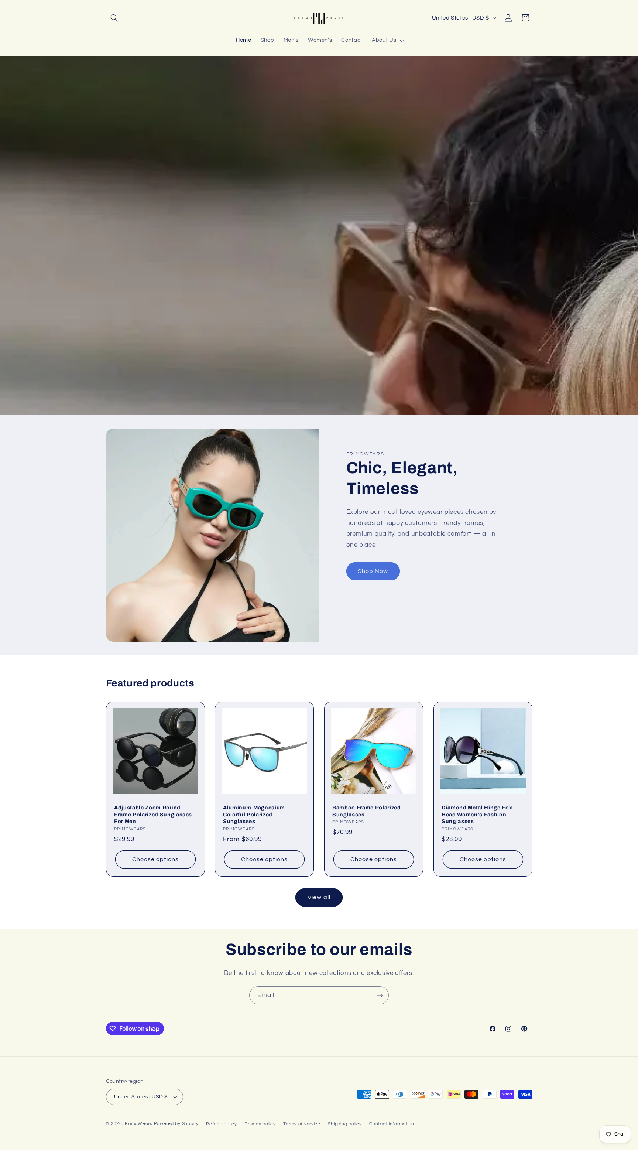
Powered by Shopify (176, 1124)
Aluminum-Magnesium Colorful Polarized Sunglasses (254, 814)
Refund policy (221, 1124)
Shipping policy (344, 1124)
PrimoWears (138, 1124)
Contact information (391, 1124)
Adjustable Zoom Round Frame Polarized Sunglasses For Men (153, 814)
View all (319, 897)
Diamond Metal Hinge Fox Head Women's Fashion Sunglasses (477, 814)
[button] (114, 17)
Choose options (155, 859)
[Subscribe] (379, 995)
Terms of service (301, 1124)
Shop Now (373, 571)
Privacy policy (259, 1124)
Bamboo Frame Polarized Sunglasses (366, 811)
